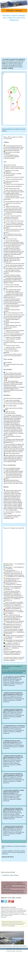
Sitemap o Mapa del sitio (18, 892)
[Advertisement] (14, 38)
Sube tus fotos (4, 916)
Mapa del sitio (10, 10)
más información (12, 925)
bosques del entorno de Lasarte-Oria (12, 672)
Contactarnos (18, 10)
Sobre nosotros (18, 948)
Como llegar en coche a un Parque (10, 875)
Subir (14, 948)
